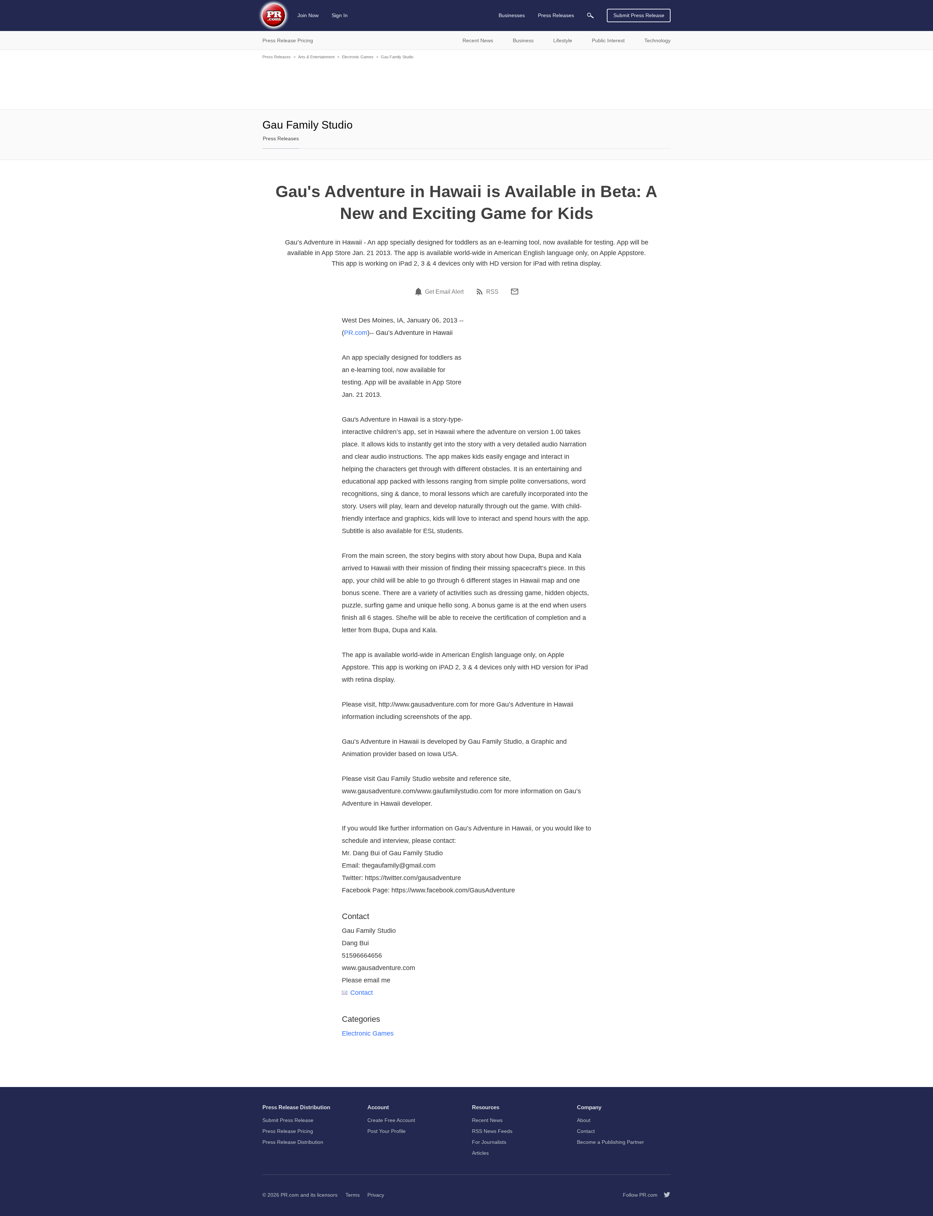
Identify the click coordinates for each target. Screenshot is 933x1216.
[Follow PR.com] (664, 1195)
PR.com (355, 332)
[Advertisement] (466, 83)
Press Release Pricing (287, 1131)
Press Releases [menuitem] (556, 15)
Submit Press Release (638, 15)
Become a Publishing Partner (610, 1142)
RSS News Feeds (492, 1131)
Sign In (340, 15)
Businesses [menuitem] (512, 15)
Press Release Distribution (292, 1142)
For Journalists (489, 1142)
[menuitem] (590, 15)
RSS (492, 292)
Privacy (375, 1194)
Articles (480, 1153)
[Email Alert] (419, 291)
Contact (361, 992)
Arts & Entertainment (316, 57)
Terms (353, 1194)
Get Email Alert (444, 292)
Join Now (308, 15)
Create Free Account (391, 1120)
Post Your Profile (386, 1131)
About (583, 1120)
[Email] (514, 291)
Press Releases (276, 57)
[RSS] (480, 291)
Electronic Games (358, 57)
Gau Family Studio (397, 57)
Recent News (487, 1120)
